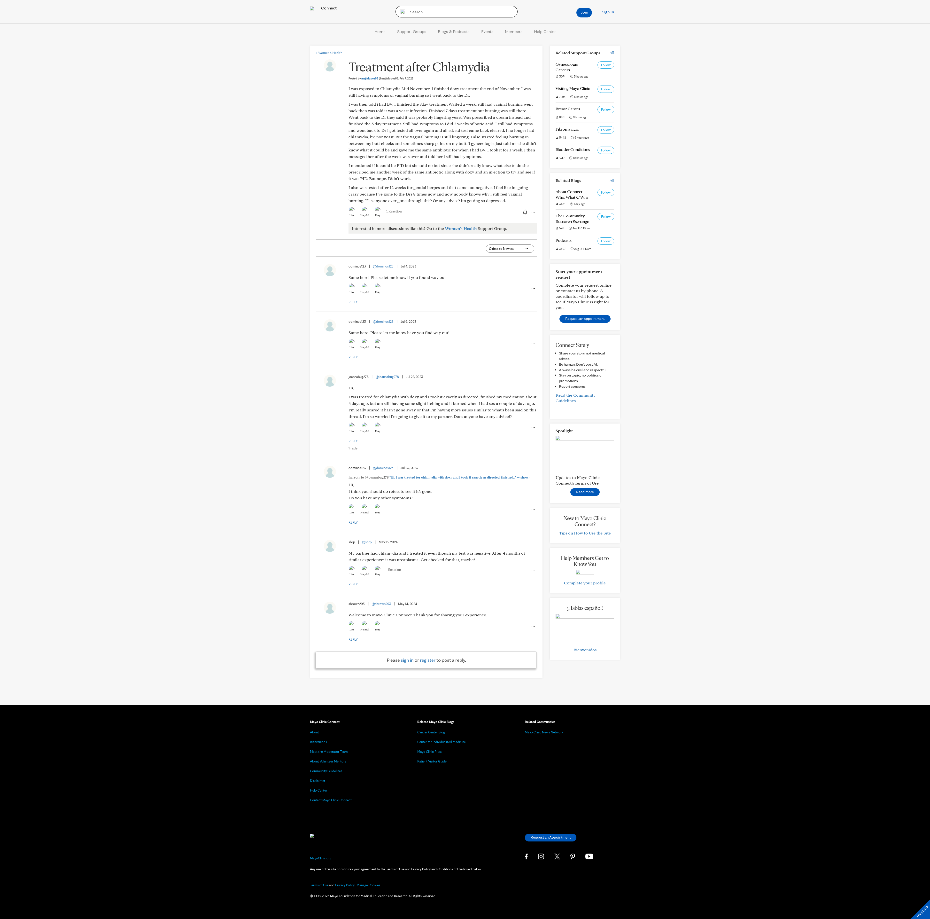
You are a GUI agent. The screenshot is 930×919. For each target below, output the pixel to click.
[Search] (400, 11)
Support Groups (411, 31)
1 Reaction (394, 211)
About (314, 732)
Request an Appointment (551, 837)
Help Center (545, 31)
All (612, 52)
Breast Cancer (568, 108)
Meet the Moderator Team (329, 752)
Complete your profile (585, 582)
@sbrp (367, 542)
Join (584, 12)
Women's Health (329, 53)
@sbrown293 (381, 604)
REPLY (353, 302)
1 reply (353, 448)
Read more (585, 491)
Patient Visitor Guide (432, 761)
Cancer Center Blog (431, 732)
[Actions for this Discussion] (533, 212)
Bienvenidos (585, 649)
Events (487, 31)
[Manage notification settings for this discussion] (524, 212)
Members (513, 31)
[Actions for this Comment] (533, 288)
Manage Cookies (368, 885)
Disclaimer (317, 781)
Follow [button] (606, 65)
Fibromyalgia (567, 129)
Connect (328, 7)
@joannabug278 (387, 377)
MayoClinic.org (320, 858)
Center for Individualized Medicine (441, 742)
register (427, 660)
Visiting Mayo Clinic (573, 88)
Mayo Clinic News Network (544, 732)
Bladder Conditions (573, 149)
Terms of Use (319, 885)
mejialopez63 (379, 78)
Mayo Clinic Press (429, 752)
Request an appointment (585, 318)
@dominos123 (383, 266)
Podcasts (564, 240)
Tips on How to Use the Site (585, 532)
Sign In (608, 11)
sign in (407, 660)
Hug (377, 215)
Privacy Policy (345, 885)
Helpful (364, 215)
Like (351, 215)
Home (380, 31)
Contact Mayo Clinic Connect (331, 800)
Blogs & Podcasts (454, 31)
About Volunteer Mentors (328, 761)
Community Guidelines (326, 771)
